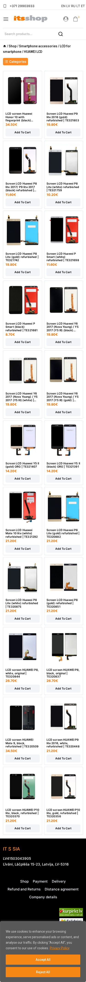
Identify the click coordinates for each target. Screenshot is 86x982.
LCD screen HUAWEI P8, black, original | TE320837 (63, 673)
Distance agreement (62, 889)
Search (63, 35)
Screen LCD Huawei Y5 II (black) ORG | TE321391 (63, 465)
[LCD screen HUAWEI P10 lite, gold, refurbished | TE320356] (63, 786)
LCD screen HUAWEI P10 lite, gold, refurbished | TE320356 (63, 813)
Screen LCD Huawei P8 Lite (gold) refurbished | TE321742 (22, 257)
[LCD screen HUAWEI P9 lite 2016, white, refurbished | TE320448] (63, 716)
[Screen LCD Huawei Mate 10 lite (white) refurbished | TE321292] (22, 506)
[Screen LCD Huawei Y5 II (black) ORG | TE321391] (63, 440)
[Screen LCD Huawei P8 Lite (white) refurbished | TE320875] (22, 576)
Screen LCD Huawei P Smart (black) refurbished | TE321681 (22, 327)
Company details (43, 897)
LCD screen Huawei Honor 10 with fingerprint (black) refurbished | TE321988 (22, 117)
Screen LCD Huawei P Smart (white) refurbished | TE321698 (63, 257)
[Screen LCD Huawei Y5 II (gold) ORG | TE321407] (22, 440)
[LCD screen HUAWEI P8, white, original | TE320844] (22, 646)
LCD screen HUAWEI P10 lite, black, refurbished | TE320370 (22, 813)
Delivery (59, 881)
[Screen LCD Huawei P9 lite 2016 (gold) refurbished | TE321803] (63, 90)
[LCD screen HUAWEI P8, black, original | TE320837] (63, 646)
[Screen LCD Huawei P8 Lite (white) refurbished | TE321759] (63, 160)
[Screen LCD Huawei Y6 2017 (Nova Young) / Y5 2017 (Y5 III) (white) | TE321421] (22, 370)
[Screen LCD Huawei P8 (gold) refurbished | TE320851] (63, 576)
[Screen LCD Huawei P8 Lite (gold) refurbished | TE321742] (22, 230)
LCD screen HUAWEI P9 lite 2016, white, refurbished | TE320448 (63, 743)
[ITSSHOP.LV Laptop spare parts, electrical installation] (30, 19)
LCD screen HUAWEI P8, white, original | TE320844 (22, 673)
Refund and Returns (24, 889)
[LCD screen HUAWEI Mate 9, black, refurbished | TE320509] (22, 716)
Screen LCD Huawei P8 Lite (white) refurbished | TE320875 (22, 603)
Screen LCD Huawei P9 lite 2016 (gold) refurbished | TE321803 (63, 117)
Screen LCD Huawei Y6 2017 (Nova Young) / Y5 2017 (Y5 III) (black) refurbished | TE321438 (63, 327)
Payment (40, 881)
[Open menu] (6, 19)
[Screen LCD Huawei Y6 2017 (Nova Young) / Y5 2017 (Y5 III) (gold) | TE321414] (63, 370)
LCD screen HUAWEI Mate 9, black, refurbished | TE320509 (22, 743)
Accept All (43, 959)
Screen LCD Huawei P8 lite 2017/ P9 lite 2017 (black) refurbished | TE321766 (21, 187)
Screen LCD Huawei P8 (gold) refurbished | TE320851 (62, 603)
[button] (23, 132)
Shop (24, 881)
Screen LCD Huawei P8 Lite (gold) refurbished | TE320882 (63, 533)
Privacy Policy (59, 948)
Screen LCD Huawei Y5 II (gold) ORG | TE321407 (22, 465)
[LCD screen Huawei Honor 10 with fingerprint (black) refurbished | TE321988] (22, 90)
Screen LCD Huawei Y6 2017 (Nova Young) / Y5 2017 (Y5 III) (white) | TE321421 (22, 397)
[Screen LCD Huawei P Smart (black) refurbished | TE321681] (22, 300)
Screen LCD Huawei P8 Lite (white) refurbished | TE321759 (63, 187)
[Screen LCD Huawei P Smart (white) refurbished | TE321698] (63, 230)
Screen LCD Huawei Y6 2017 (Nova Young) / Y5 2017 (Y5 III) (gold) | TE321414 (63, 397)
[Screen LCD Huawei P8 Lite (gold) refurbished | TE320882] (63, 506)
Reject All (43, 972)
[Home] (4, 46)
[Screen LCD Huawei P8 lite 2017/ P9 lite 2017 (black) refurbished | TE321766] (22, 160)
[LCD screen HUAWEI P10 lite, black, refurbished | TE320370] (22, 786)
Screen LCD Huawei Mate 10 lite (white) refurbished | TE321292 (22, 533)
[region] (43, 951)
